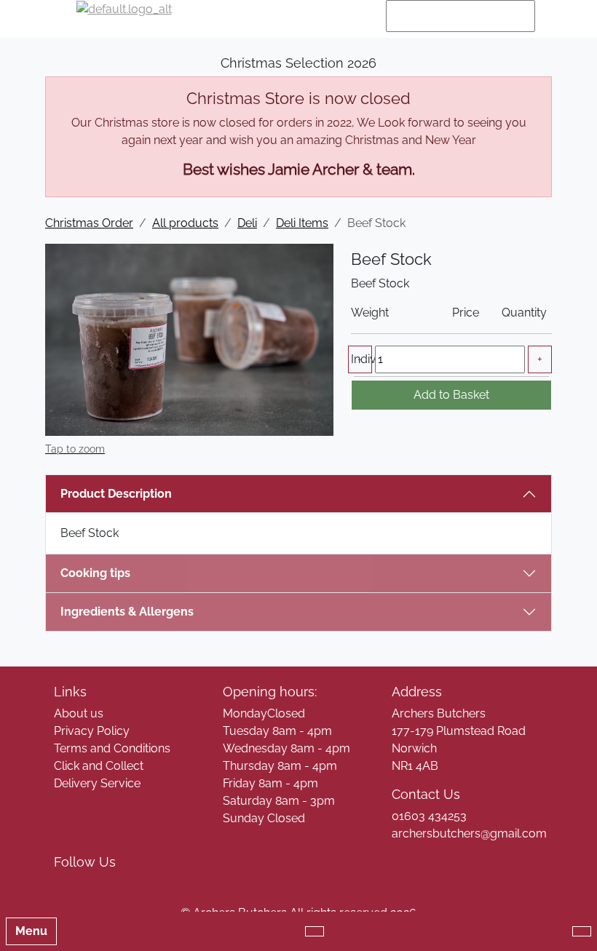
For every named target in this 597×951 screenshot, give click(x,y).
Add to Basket (451, 395)
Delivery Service (97, 783)
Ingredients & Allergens (134, 611)
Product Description (116, 494)
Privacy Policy (92, 731)
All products (185, 223)
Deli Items (302, 223)
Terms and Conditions (112, 748)
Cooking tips (95, 573)
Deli (247, 223)
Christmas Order (89, 223)
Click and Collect (98, 766)
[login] (124, 16)
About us (78, 713)
